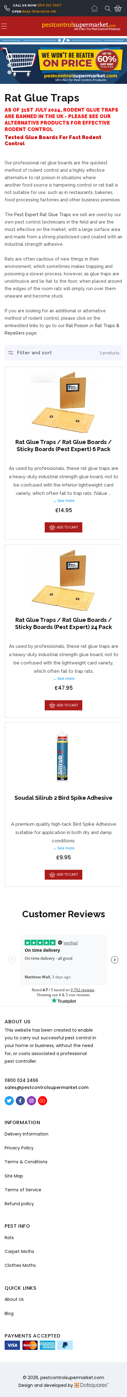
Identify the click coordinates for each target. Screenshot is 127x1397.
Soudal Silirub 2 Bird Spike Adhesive (63, 798)
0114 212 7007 (49, 5)
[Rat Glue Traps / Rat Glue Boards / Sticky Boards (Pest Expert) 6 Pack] (63, 402)
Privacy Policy (19, 1148)
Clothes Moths (20, 1265)
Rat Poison (77, 325)
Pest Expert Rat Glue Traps (42, 214)
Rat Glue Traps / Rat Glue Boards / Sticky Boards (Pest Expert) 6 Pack (63, 445)
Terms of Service (23, 1190)
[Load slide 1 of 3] (9, 57)
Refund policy (19, 1204)
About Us (14, 1299)
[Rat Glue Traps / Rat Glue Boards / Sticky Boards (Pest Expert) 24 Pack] (63, 580)
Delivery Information (26, 1134)
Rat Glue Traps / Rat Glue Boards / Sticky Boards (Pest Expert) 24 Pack (63, 623)
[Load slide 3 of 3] (9, 72)
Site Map (14, 1176)
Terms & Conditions (26, 1162)
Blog (9, 1313)
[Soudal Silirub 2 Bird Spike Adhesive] (63, 758)
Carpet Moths (19, 1251)
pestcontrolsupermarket (66, 1377)
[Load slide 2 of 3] (9, 65)
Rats (9, 1238)
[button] (108, 9)
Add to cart (67, 527)
